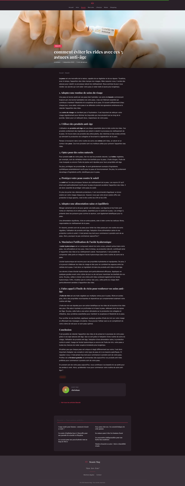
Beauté (83, 7)
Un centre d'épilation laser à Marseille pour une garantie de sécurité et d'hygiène (73, 434)
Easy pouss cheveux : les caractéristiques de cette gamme (110, 428)
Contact (98, 475)
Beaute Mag (94, 462)
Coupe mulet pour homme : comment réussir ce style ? (73, 428)
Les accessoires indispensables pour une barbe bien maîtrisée (108, 439)
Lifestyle (99, 7)
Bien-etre (91, 7)
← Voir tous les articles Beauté (69, 402)
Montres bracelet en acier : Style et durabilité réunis (110, 445)
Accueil (71, 7)
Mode (106, 7)
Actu (77, 7)
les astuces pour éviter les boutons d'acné (109, 433)
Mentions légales (89, 475)
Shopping (113, 7)
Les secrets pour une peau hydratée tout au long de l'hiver (72, 441)
